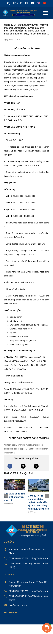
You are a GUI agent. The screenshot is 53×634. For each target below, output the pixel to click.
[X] (23, 466)
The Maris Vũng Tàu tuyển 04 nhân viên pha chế (14, 497)
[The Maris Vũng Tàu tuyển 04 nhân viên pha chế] (14, 480)
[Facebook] (10, 466)
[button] (8, 3)
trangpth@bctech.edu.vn (15, 421)
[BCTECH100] (26, 524)
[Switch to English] (39, 3)
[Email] (36, 466)
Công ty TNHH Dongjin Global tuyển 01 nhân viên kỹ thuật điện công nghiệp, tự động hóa (38, 502)
